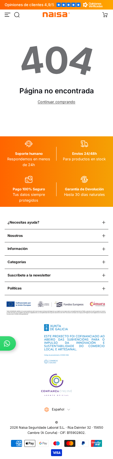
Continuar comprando (56, 102)
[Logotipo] (56, 15)
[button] (17, 15)
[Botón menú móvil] (8, 14)
